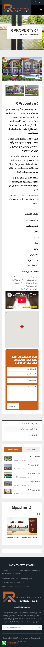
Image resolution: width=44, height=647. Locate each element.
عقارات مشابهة (31, 450)
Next (37, 76)
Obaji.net (22, 641)
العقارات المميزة (13, 450)
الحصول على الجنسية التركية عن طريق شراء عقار (22, 538)
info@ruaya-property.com (18, 586)
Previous (31, 76)
